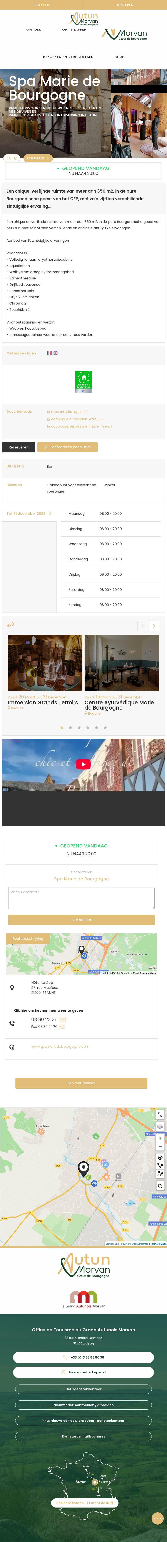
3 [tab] (79, 727)
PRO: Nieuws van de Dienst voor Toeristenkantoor (83, 1421)
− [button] (160, 1146)
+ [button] (160, 1138)
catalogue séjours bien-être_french (81, 426)
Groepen (125, 5)
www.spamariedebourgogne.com (60, 1046)
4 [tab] (88, 727)
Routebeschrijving (28, 938)
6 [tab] (105, 727)
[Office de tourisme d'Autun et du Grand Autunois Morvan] (124, 29)
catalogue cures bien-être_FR (77, 419)
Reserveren (18, 447)
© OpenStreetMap (139, 1243)
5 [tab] (96, 727)
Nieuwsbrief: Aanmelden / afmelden (83, 1405)
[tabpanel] (45, 675)
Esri (117, 1243)
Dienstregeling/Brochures (83, 1436)
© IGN (124, 1243)
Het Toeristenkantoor (84, 1389)
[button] (34, 29)
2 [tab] (70, 727)
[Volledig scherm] (160, 1115)
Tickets (42, 5)
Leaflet (109, 1243)
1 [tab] (61, 727)
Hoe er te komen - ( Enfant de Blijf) (84, 1503)
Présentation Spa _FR (69, 411)
